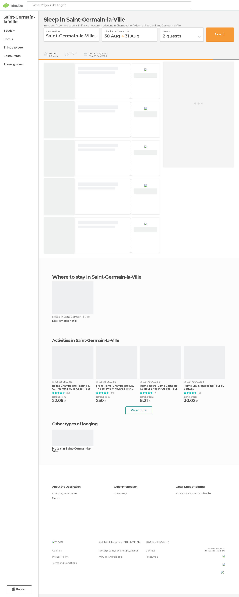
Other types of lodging (190, 486)
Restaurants (12, 56)
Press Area (152, 556)
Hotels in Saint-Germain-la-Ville (71, 450)
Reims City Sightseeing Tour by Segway (204, 387)
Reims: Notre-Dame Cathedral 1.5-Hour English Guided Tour (159, 387)
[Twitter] (211, 543)
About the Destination (66, 486)
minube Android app (110, 556)
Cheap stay (120, 493)
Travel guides (13, 64)
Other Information (125, 486)
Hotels (8, 39)
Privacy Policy (60, 556)
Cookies (57, 550)
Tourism (9, 30)
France (56, 498)
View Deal (146, 75)
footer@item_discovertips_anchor (118, 550)
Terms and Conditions (64, 562)
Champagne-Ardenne (64, 493)
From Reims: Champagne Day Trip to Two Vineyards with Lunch (115, 387)
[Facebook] (205, 543)
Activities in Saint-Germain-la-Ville (85, 340)
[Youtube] (222, 543)
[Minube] (13, 5)
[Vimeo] (217, 543)
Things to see (13, 47)
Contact (150, 550)
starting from (59, 396)
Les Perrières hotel (64, 320)
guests (173, 36)
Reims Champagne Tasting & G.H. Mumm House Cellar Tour (71, 387)
